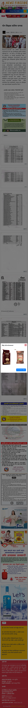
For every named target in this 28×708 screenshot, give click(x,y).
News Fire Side (14, 11)
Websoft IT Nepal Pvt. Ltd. (18, 706)
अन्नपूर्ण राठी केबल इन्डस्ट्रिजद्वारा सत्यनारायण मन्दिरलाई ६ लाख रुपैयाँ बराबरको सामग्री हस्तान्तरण (13, 652)
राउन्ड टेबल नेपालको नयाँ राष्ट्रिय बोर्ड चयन (14, 627)
